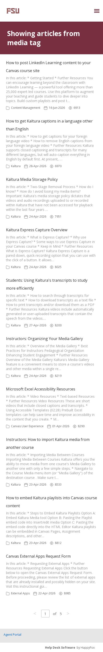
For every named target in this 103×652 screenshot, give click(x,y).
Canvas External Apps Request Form (38, 556)
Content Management (25, 108)
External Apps (20, 593)
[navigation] (96, 10)
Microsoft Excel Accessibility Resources (40, 389)
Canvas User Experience (27, 426)
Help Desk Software (60, 648)
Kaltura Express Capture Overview (36, 229)
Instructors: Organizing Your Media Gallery (44, 338)
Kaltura (16, 166)
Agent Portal (12, 634)
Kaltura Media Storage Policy (32, 179)
